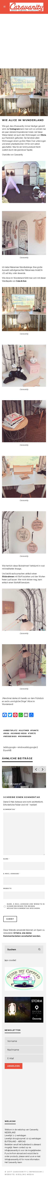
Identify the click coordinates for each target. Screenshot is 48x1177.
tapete (32, 733)
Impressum (35, 1172)
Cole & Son (21, 281)
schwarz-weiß (19, 733)
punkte (35, 730)
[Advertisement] (24, 39)
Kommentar (9, 809)
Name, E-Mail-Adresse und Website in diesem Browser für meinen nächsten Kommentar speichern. (26, 906)
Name (6, 859)
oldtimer (24, 730)
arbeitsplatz (11, 730)
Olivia (43, 135)
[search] (39, 949)
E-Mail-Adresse (11, 873)
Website (7, 888)
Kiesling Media (25, 1174)
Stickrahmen (8, 577)
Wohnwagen (25, 736)
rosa (7, 733)
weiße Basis (11, 736)
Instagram (15, 129)
